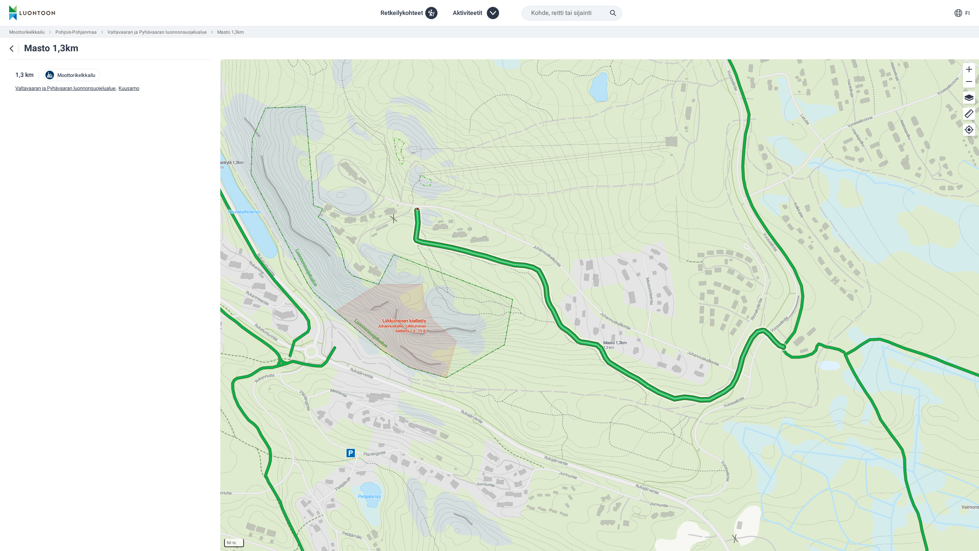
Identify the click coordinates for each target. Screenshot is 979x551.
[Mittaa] (969, 114)
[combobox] (572, 13)
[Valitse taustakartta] (969, 97)
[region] (599, 305)
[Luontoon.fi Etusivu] (32, 13)
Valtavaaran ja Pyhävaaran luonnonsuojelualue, (66, 88)
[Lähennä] (969, 69)
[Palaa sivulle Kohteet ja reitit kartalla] (11, 48)
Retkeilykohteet (402, 13)
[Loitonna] (969, 81)
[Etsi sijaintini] (969, 130)
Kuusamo (129, 88)
